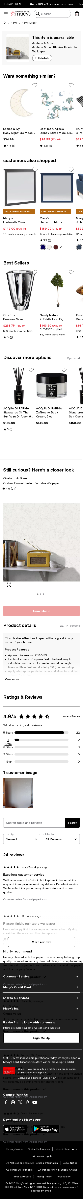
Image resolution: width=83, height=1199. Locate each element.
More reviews (41, 942)
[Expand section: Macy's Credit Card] (41, 987)
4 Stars (8, 740)
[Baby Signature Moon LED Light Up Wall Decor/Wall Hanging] (20, 103)
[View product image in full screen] (8, 584)
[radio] (43, 247)
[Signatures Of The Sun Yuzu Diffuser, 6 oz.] (18, 386)
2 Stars (8, 754)
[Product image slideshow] (41, 547)
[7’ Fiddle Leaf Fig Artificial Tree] (57, 290)
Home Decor (29, 22)
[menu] (5, 13)
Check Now (49, 1077)
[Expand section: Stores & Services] (41, 998)
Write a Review (71, 716)
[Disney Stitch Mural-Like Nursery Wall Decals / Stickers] (57, 103)
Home (14, 22)
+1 (61, 247)
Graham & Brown (43, 43)
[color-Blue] (42, 247)
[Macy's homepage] (4, 22)
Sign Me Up (41, 1038)
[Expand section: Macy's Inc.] (41, 1008)
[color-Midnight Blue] (79, 247)
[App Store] (15, 1129)
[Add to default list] (34, 85)
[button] (41, 547)
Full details (42, 58)
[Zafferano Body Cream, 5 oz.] (51, 386)
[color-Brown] (55, 247)
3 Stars (8, 747)
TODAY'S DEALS (14, 4)
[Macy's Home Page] (20, 14)
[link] (20, 137)
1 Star (8, 761)
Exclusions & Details (29, 1077)
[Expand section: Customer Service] (41, 976)
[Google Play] (45, 1129)
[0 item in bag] (77, 14)
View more (12, 679)
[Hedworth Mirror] (20, 188)
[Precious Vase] (20, 290)
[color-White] (49, 247)
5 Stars (8, 732)
